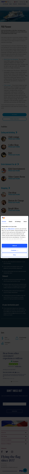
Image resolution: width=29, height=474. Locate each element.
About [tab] (25, 221)
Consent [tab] (4, 221)
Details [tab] (10, 221)
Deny (14, 254)
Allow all (14, 245)
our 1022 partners (10, 228)
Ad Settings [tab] (18, 221)
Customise (13, 250)
